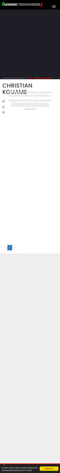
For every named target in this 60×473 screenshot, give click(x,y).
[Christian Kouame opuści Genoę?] (30, 112)
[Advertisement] (30, 42)
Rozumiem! (49, 468)
